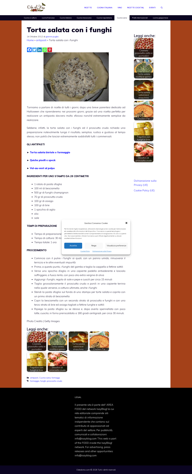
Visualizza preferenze (116, 245)
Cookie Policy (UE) (144, 190)
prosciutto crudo (54, 381)
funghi (43, 381)
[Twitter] (34, 50)
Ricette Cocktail (135, 7)
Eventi (152, 7)
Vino (120, 7)
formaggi (56, 377)
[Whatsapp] (44, 50)
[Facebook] (29, 50)
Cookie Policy (85, 251)
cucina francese (48, 18)
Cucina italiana (104, 7)
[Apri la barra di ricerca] (161, 8)
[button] (126, 223)
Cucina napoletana (104, 18)
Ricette (88, 7)
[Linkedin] (39, 50)
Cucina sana (122, 18)
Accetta (73, 245)
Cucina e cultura (30, 18)
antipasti (41, 40)
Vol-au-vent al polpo (42, 168)
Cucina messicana (84, 18)
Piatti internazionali (140, 18)
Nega (93, 245)
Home (30, 40)
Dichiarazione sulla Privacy (102, 251)
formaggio (34, 381)
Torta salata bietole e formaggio (50, 152)
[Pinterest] (49, 50)
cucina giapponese (160, 18)
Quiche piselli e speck (43, 160)
